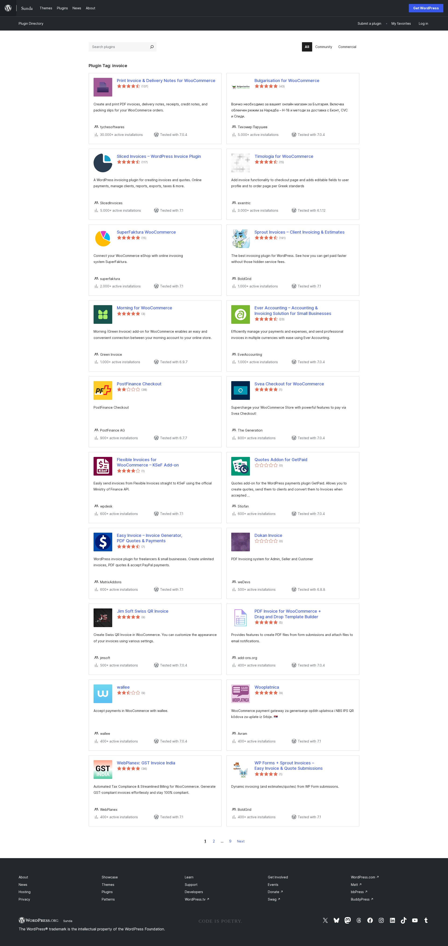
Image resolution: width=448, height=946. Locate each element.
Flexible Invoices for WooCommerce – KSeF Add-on (148, 462)
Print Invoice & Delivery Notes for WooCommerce (166, 80)
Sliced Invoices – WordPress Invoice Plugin (159, 156)
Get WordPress (426, 8)
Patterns (108, 899)
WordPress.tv (197, 899)
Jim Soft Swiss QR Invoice (142, 611)
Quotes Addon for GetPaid (281, 459)
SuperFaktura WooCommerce (146, 232)
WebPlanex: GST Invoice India (146, 762)
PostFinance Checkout (139, 383)
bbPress (359, 892)
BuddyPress (362, 899)
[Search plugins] (152, 47)
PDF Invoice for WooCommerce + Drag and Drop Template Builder (288, 614)
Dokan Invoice (268, 535)
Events (273, 885)
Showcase (110, 877)
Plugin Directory (31, 23)
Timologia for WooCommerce (284, 156)
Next (241, 841)
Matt (356, 885)
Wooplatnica (267, 687)
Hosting (25, 892)
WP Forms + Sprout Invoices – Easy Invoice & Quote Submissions (289, 765)
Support (191, 885)
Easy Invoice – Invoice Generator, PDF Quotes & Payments (149, 538)
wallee (123, 687)
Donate (275, 892)
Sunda (67, 921)
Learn (189, 877)
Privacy (24, 899)
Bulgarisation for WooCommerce (287, 80)
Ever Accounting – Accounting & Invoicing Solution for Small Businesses (293, 310)
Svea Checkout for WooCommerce (289, 383)
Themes (108, 885)
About (23, 877)
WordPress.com (365, 877)
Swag (274, 899)
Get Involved (278, 877)
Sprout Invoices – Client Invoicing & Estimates (300, 232)
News (23, 885)
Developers (194, 892)
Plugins (107, 892)
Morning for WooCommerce (144, 307)
